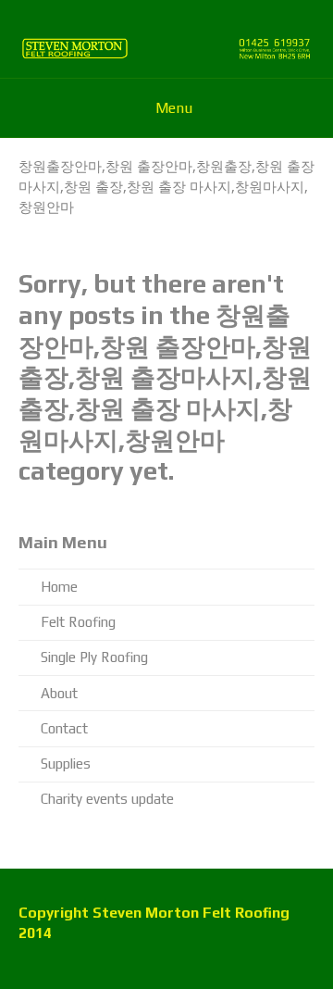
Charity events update (107, 799)
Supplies (66, 763)
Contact (64, 728)
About (59, 693)
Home (59, 587)
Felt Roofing (78, 622)
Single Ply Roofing (94, 657)
